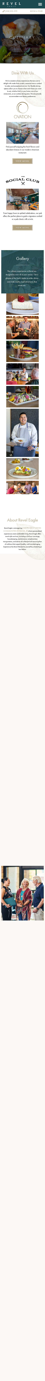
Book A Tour (36, 11)
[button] (39, 4)
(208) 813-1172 (10, 11)
